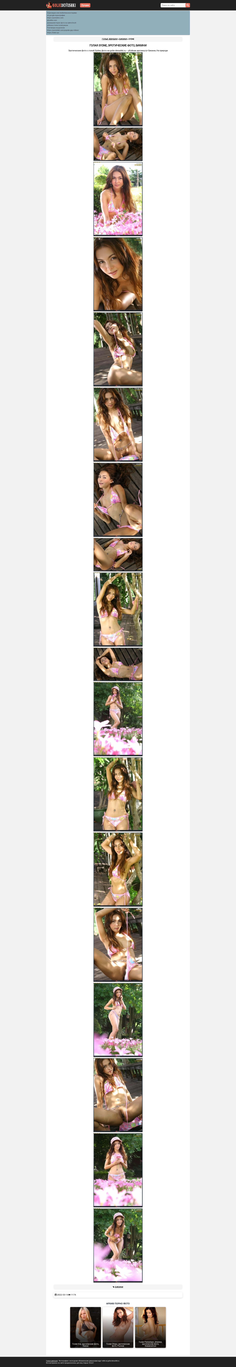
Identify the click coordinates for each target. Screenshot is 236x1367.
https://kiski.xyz (53, 33)
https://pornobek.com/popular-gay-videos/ (63, 30)
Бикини (119, 1287)
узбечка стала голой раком (57, 25)
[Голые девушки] (61, 8)
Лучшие (85, 5)
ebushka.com (52, 20)
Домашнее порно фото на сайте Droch (61, 23)
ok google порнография (56, 15)
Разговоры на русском (56, 28)
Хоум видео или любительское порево (62, 13)
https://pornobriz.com (55, 18)
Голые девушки (52, 1361)
